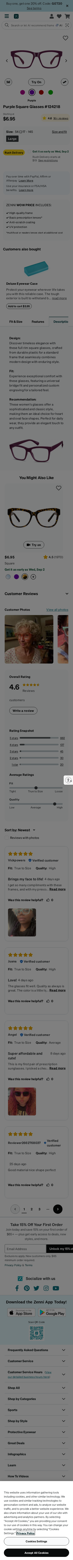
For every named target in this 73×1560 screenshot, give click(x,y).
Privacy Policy (26, 1533)
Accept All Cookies (37, 1552)
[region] (36, 1520)
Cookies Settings (36, 1541)
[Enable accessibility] (68, 780)
